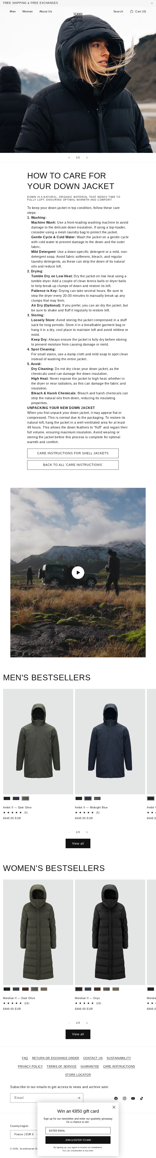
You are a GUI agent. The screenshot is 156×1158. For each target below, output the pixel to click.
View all (78, 843)
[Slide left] (69, 832)
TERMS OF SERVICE (62, 1066)
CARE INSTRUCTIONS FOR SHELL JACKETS (73, 453)
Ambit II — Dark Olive (17, 807)
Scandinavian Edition (31, 1148)
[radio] (7, 798)
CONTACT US (93, 1058)
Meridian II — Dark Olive (19, 998)
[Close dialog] (114, 1107)
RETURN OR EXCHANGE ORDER (55, 1058)
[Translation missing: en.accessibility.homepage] (78, 17)
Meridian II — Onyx (87, 998)
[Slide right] (86, 832)
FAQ (25, 1058)
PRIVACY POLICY (30, 1066)
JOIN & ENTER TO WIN (78, 1140)
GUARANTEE (90, 1066)
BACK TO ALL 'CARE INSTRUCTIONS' (73, 464)
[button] (118, 11)
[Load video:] (78, 572)
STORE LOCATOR (78, 1074)
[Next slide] (86, 157)
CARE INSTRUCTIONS (119, 1066)
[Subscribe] (78, 1098)
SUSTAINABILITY (119, 1058)
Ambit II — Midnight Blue (91, 807)
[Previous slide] (69, 157)
